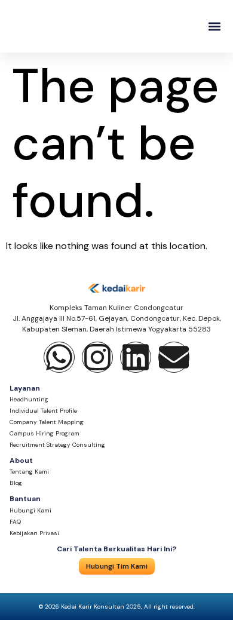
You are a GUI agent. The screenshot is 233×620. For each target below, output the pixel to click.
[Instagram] (97, 357)
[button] (214, 26)
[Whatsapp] (59, 357)
